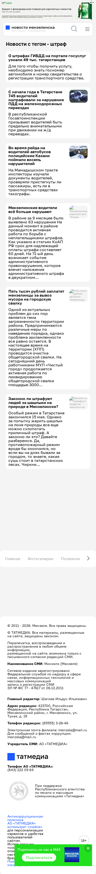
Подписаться (39, 857)
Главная (12, 558)
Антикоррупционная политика (25, 818)
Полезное (70, 558)
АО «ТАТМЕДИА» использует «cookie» (24, 825)
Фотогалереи (40, 558)
